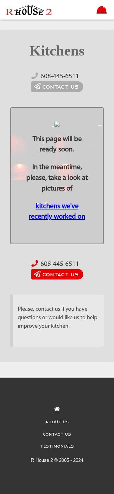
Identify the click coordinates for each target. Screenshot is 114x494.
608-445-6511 (60, 76)
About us (57, 421)
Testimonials (57, 446)
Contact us (60, 86)
